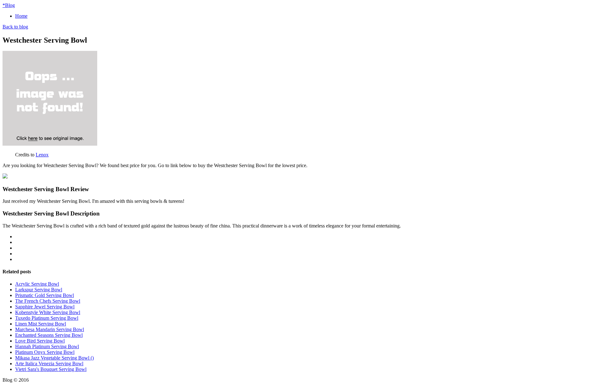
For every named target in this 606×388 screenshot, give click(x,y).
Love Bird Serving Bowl (40, 340)
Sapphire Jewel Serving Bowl (44, 306)
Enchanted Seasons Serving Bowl (49, 335)
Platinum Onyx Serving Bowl (44, 352)
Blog (9, 5)
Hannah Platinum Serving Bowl (47, 346)
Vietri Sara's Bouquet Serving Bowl (50, 369)
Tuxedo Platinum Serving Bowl (46, 318)
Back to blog (15, 26)
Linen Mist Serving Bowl (40, 323)
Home (21, 16)
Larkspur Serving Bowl (38, 289)
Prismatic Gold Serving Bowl (44, 295)
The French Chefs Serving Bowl (47, 301)
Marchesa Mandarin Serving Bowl (49, 329)
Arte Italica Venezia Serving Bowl (49, 363)
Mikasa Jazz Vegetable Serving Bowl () (54, 358)
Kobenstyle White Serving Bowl (47, 312)
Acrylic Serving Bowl (37, 284)
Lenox (42, 154)
